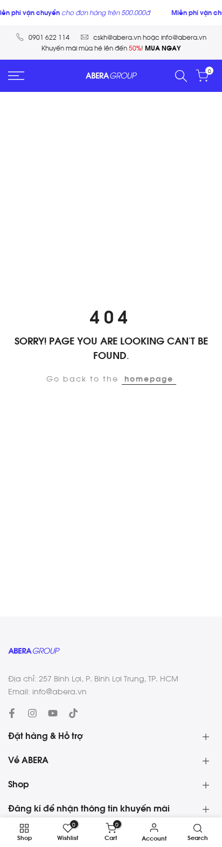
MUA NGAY (163, 49)
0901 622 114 (49, 37)
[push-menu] (16, 76)
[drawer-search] (181, 76)
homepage (149, 379)
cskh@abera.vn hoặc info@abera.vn (149, 37)
